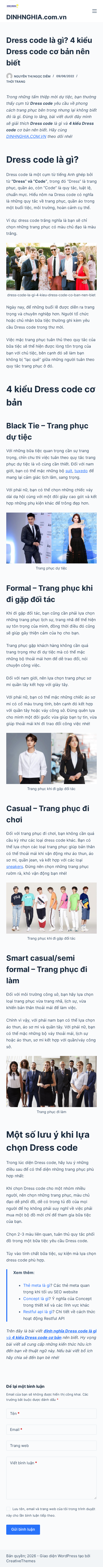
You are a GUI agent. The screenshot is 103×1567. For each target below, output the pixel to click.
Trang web (19, 1445)
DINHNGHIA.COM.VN (26, 136)
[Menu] (94, 11)
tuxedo (81, 470)
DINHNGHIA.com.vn (36, 17)
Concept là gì (36, 1298)
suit (69, 470)
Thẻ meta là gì (36, 1285)
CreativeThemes (21, 1560)
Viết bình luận (23, 1462)
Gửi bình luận (23, 1529)
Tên (15, 1413)
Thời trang (15, 81)
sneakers (14, 866)
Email (16, 1429)
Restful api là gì (37, 1311)
